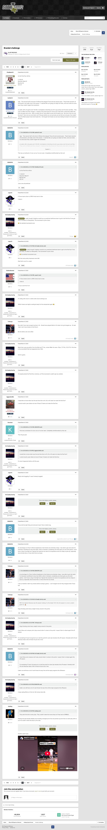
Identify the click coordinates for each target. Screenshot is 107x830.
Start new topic (56, 60)
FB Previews (39, 18)
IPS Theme (4, 826)
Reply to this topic (70, 60)
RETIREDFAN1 (13, 52)
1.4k (11, 144)
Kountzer (10, 422)
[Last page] (31, 67)
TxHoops (71, 236)
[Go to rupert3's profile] (10, 200)
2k (10, 209)
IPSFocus (11, 826)
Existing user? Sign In (88, 7)
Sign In (42, 503)
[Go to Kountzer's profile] (10, 429)
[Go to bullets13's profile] (10, 105)
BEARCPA (10, 128)
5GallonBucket (10, 270)
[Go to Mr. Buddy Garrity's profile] (10, 222)
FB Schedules (27, 18)
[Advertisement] (35, 33)
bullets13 (10, 98)
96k (11, 231)
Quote (22, 92)
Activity (65, 18)
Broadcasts (16, 18)
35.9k (10, 116)
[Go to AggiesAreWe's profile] (10, 404)
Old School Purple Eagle (67, 815)
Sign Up (99, 7)
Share (62, 53)
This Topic (97, 17)
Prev (7, 67)
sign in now (38, 791)
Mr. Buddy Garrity (10, 214)
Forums (7, 18)
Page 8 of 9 (37, 67)
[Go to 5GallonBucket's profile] (10, 278)
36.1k (10, 90)
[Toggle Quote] (20, 132)
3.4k (10, 438)
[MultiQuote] (19, 93)
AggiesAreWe (10, 397)
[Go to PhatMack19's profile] (10, 79)
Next (28, 67)
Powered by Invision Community (98, 826)
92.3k (10, 416)
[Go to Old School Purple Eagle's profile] (59, 815)
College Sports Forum (24, 54)
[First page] (4, 67)
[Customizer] (103, 8)
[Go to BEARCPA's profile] (10, 135)
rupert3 (10, 192)
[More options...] (75, 72)
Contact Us (12, 827)
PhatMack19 (10, 72)
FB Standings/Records (53, 18)
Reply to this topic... (17, 797)
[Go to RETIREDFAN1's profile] (5, 53)
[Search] (103, 18)
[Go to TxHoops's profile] (10, 329)
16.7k (10, 337)
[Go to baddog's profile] (10, 713)
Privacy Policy (5, 827)
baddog (10, 706)
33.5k (10, 722)
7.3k (11, 286)
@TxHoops (21, 218)
